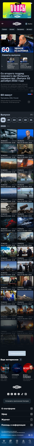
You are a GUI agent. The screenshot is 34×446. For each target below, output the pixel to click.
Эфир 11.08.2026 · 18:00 (24, 289)
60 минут (29, 29)
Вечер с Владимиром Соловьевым (27, 376)
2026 (8, 126)
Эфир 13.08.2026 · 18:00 (24, 260)
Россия (15, 98)
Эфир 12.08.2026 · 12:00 (8, 289)
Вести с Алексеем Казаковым (4, 376)
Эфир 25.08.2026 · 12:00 (8, 157)
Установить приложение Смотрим (17, 401)
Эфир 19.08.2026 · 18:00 (24, 201)
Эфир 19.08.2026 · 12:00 (8, 216)
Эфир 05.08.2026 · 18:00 (24, 348)
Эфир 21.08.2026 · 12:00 (8, 186)
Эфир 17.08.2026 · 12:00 (8, 245)
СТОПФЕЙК (15, 375)
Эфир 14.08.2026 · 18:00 (24, 245)
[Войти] (26, 24)
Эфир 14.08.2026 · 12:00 (8, 260)
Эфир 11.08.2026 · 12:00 (8, 304)
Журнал (5, 419)
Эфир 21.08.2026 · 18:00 (24, 172)
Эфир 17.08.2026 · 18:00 (24, 230)
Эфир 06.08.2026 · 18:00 (24, 333)
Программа (20, 29)
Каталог (12, 29)
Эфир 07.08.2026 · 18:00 (24, 318)
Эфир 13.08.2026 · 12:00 (8, 274)
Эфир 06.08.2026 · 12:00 (8, 348)
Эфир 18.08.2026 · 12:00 (8, 230)
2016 (11, 98)
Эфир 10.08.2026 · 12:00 (8, 318)
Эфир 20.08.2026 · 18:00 (24, 186)
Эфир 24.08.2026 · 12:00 (8, 172)
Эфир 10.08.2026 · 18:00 (24, 304)
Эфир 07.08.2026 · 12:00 (8, 333)
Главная (4, 29)
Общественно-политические (11, 100)
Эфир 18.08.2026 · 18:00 (24, 216)
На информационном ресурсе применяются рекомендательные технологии (13, 432)
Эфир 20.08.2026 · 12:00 (8, 201)
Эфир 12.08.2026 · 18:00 (24, 274)
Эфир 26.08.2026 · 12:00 (8, 142)
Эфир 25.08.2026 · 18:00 (24, 142)
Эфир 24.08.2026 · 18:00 (24, 157)
